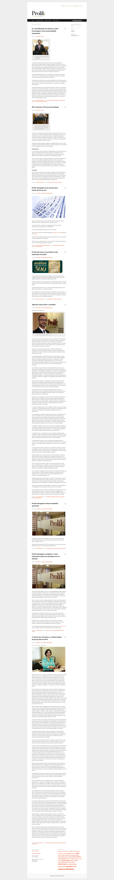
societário (69, 866)
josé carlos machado (61, 100)
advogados (48, 548)
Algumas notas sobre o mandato (44, 304)
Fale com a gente (48, 20)
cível (77, 853)
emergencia (56, 245)
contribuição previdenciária (62, 853)
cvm (75, 853)
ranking (55, 299)
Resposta (59, 299)
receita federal (62, 864)
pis (67, 862)
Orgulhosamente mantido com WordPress (57, 875)
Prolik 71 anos (51, 630)
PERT (63, 862)
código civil (60, 855)
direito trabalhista (68, 857)
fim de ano (60, 245)
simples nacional (61, 866)
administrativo (60, 851)
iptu (78, 858)
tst (74, 869)
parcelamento (60, 862)
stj (75, 866)
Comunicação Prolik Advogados (47, 193)
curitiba (73, 853)
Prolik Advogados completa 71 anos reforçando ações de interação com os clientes (46, 556)
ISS (81, 858)
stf (73, 866)
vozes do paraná (37, 101)
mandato (48, 496)
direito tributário (50, 100)
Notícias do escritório (40, 100)
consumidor (78, 851)
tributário (69, 869)
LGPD (62, 860)
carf (69, 851)
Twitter (60, 232)
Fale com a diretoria (35, 850)
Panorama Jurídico (39, 496)
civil (71, 851)
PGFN (66, 862)
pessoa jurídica (52, 496)
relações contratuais (52, 842)
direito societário (61, 857)
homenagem (55, 100)
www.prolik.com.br (62, 626)
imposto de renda (69, 858)
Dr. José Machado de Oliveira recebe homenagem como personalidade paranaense (45, 31)
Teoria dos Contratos (60, 842)
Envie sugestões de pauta (36, 853)
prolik (33, 101)
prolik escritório (55, 548)
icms (64, 859)
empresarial (60, 858)
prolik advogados (57, 630)
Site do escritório (56, 20)
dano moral (64, 855)
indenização (75, 858)
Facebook (55, 232)
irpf (80, 858)
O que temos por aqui (39, 20)
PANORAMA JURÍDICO (73, 860)
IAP (51, 182)
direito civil (69, 855)
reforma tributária (73, 864)
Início (33, 20)
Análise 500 (50, 299)
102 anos (49, 182)
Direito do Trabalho (75, 855)
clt (72, 851)
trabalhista (62, 869)
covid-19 (69, 853)
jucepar (59, 860)
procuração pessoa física (60, 496)
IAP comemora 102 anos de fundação (45, 107)
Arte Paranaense (65, 851)
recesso (33, 246)
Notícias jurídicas (47, 245)
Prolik (43, 36)
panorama (66, 860)
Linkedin (35, 234)
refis (67, 864)
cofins (74, 851)
